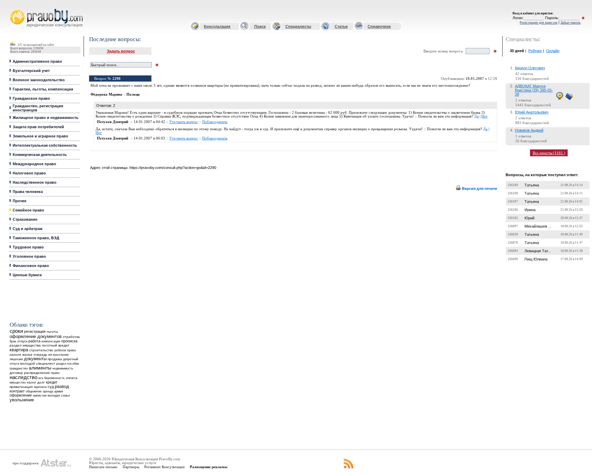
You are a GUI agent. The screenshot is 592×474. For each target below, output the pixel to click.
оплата (71, 378)
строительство (41, 350)
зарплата (40, 387)
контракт (17, 391)
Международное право (34, 164)
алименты (40, 367)
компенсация (50, 341)
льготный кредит (56, 345)
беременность (54, 378)
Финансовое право (31, 266)
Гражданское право (31, 98)
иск (40, 378)
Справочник (379, 26)
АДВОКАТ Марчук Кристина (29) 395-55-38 (534, 90)
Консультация (217, 26)
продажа (55, 359)
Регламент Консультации (164, 467)
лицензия (16, 359)
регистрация (35, 331)
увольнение (22, 399)
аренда (48, 391)
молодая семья (59, 395)
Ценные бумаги (27, 275)
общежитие (34, 391)
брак (13, 341)
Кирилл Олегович (530, 68)
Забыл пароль (570, 22)
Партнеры (131, 467)
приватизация (21, 387)
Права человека (28, 192)
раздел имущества (25, 345)
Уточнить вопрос (183, 122)
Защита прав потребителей (38, 127)
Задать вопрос (121, 51)
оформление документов (36, 336)
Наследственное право (35, 182)
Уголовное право (29, 256)
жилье (27, 354)
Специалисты (298, 26)
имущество (18, 382)
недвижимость (62, 368)
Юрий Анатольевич (531, 112)
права (71, 350)
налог (31, 382)
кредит (52, 382)
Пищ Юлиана (536, 259)
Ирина (530, 210)
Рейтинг (535, 51)
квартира (19, 349)
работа (34, 341)
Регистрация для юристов (538, 22)
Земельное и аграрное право (40, 136)
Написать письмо (103, 467)
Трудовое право (28, 247)
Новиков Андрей (529, 130)
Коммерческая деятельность (40, 155)
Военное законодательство (39, 80)
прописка (69, 341)
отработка (71, 337)
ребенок (60, 350)
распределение (37, 373)
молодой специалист (37, 363)
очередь (40, 354)
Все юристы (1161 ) (549, 153)
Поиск (260, 26)
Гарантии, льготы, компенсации (43, 89)
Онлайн (552, 51)
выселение (61, 354)
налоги (15, 354)
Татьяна (532, 185)
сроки (16, 331)
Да (476, 116)
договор (16, 373)
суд (51, 387)
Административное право (37, 61)
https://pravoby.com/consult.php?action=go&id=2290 (173, 168)
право (55, 373)
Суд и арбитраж (27, 229)
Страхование (25, 219)
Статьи (341, 26)
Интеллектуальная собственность (45, 145)
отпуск (22, 341)
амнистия (40, 395)
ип (50, 354)
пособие (73, 363)
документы (35, 358)
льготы (52, 331)
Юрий (529, 218)
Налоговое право (29, 173)
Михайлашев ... (538, 226)
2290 (116, 79)
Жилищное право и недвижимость (45, 118)
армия (58, 391)
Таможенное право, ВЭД (36, 238)
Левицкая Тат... (538, 251)
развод (62, 386)
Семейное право (28, 210)
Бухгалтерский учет (31, 71)
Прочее (19, 201)
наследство (23, 377)
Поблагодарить (214, 122)
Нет (484, 116)
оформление (21, 395)
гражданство (19, 368)
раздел (61, 363)
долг (41, 382)
